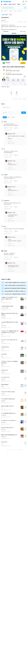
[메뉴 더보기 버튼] (2, 11)
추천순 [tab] (4, 117)
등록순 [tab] (13, 117)
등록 (23, 112)
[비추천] (8, 128)
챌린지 (19, 4)
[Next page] (21, 450)
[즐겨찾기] (11, 279)
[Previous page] (7, 450)
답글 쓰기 (16, 127)
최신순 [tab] (9, 117)
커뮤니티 (24, 4)
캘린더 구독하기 (12, 4)
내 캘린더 (5, 4)
